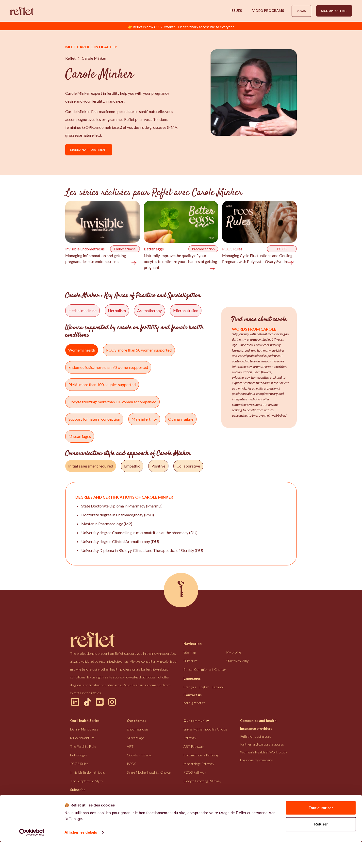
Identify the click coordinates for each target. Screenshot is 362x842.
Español (218, 687)
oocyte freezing (139, 755)
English (204, 687)
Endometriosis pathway (201, 755)
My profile (233, 652)
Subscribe (190, 661)
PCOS (131, 764)
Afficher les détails (81, 832)
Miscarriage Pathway (198, 764)
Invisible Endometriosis (87, 772)
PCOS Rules (79, 764)
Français (189, 687)
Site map (189, 652)
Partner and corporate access (262, 744)
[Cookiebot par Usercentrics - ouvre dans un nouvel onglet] (31, 832)
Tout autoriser (321, 808)
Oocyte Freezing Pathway (202, 781)
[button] (236, 11)
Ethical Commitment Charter (204, 669)
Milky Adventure (82, 738)
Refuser (321, 824)
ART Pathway (193, 746)
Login (301, 11)
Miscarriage (135, 738)
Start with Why (237, 661)
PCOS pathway (194, 772)
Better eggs (78, 755)
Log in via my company (256, 760)
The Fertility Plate (83, 746)
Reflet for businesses (255, 736)
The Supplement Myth (86, 781)
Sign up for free (334, 11)
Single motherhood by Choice (149, 772)
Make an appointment (88, 149)
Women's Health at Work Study (263, 752)
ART (130, 746)
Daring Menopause (84, 729)
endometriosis (137, 729)
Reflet (70, 58)
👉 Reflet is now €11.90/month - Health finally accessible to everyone (181, 27)
